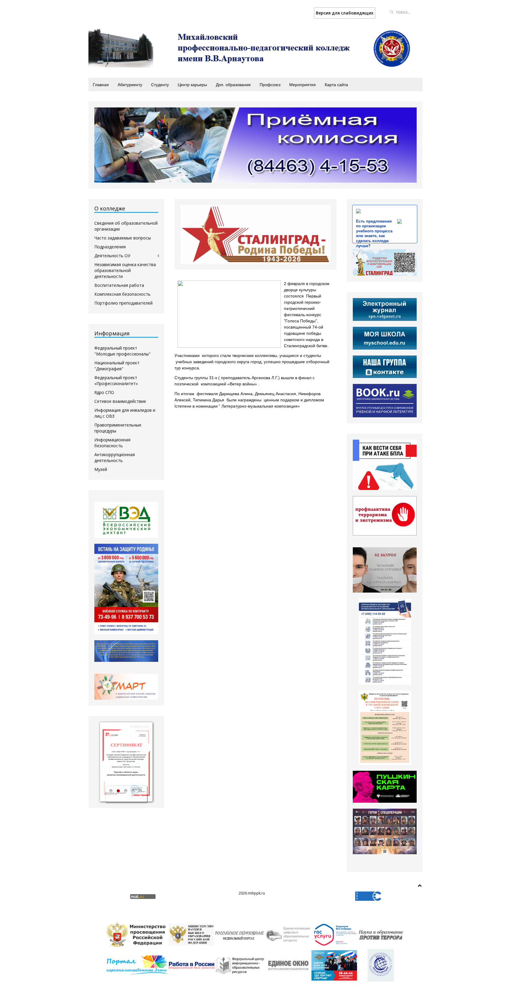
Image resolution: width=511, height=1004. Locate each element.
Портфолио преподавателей (123, 303)
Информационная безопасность (112, 442)
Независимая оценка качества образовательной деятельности (125, 270)
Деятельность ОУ (112, 255)
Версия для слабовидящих (344, 13)
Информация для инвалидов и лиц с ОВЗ (124, 413)
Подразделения (110, 247)
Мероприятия (302, 84)
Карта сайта (336, 84)
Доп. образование (233, 84)
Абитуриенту (130, 84)
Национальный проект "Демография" (117, 365)
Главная (101, 84)
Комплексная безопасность (122, 294)
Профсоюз (270, 84)
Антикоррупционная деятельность (114, 457)
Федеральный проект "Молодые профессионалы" (122, 351)
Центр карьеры (192, 84)
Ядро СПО (104, 392)
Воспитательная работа (119, 285)
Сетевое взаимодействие (120, 401)
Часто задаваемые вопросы (122, 238)
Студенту (160, 84)
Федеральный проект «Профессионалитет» (116, 380)
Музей (100, 469)
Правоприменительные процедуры (117, 428)
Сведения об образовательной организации (126, 226)
